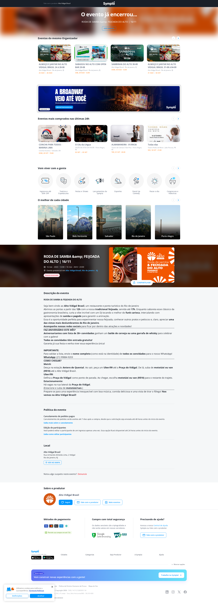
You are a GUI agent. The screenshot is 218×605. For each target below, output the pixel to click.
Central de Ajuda (161, 525)
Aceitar (41, 596)
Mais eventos (114, 502)
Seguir (67, 502)
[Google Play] (48, 557)
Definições (17, 596)
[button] (10, 589)
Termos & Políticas (36, 590)
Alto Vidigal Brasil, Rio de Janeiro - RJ (82, 270)
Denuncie (82, 474)
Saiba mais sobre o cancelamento (58, 423)
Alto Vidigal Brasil (64, 3)
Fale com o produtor (89, 502)
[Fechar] (52, 587)
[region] (29, 593)
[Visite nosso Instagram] (173, 591)
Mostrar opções (179, 564)
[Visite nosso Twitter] (179, 591)
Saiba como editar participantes (57, 434)
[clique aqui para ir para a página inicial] (109, 3)
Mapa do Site (93, 586)
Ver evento (109, 28)
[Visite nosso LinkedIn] (167, 591)
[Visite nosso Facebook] (185, 591)
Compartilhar (144, 282)
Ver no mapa (54, 462)
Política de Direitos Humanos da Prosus (73, 586)
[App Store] (36, 557)
